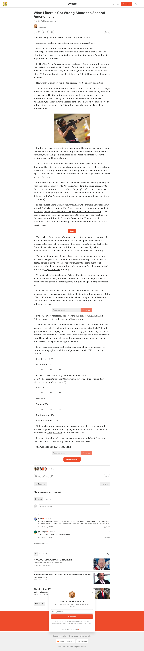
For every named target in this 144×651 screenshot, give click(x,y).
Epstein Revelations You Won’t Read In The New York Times (62, 574)
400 (52, 262)
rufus (40, 518)
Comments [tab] (38, 499)
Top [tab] (36, 554)
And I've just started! (41, 577)
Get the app (82, 641)
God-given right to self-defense (57, 208)
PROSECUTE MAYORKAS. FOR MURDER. (53, 560)
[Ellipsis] (109, 518)
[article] (72, 564)
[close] (92, 592)
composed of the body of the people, (71, 196)
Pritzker (38, 51)
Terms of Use (82, 621)
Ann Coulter (43, 25)
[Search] (113, 4)
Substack (61, 647)
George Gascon (54, 432)
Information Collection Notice (71, 623)
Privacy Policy (88, 623)
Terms (76, 636)
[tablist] (43, 499)
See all (37, 604)
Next (104, 484)
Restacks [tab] (47, 499)
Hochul (61, 48)
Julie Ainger (42, 532)
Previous (41, 484)
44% (46, 315)
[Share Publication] (118, 4)
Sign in (137, 4)
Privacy (70, 636)
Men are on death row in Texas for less (48, 563)
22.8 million (95, 297)
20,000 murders (52, 269)
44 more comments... (41, 543)
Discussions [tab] (50, 554)
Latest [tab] (41, 554)
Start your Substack (66, 641)
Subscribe (127, 4)
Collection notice (85, 636)
